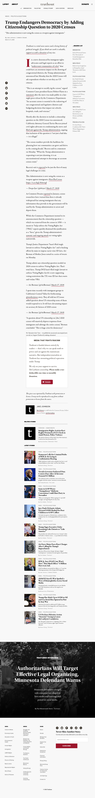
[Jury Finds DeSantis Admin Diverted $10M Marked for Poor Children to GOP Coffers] (29, 511)
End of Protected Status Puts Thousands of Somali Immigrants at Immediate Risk (79, 56)
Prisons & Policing (9, 760)
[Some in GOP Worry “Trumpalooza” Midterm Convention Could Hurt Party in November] (29, 491)
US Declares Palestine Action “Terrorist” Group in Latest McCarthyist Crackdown (50, 616)
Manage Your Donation (43, 737)
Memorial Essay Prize (44, 765)
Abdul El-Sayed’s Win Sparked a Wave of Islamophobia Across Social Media (52, 580)
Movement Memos (26, 763)
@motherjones (32, 297)
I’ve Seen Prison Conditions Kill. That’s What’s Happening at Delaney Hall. (79, 128)
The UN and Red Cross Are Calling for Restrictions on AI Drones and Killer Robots (79, 114)
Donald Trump (48, 8)
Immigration (27, 8)
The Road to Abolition (26, 753)
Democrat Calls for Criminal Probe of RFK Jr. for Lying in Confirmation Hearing (52, 456)
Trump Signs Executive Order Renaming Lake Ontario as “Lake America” (51, 529)
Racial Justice (8, 764)
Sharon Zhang (43, 465)
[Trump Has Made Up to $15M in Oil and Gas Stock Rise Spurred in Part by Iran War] (29, 600)
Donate (85, 4)
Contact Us (42, 779)
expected (41, 167)
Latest (6, 4)
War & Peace (8, 771)
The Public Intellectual (26, 758)
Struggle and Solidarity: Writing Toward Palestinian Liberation (27, 732)
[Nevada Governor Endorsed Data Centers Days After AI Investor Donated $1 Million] (29, 474)
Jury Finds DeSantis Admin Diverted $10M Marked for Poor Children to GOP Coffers (79, 83)
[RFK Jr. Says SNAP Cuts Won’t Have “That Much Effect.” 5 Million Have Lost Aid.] (29, 564)
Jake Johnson (11, 38)
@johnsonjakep (50, 413)
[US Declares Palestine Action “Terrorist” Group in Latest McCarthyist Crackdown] (29, 617)
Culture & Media (9, 729)
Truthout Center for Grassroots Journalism (44, 770)
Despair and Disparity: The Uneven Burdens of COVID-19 (27, 741)
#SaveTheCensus (55, 179)
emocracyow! (52, 441)
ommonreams (21, 38)
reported (47, 193)
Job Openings (43, 776)
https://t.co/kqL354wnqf (36, 182)
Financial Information (43, 756)
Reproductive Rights (10, 767)
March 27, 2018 (52, 188)
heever (51, 482)
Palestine (37, 8)
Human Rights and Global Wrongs (26, 748)
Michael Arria (43, 591)
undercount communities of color (45, 66)
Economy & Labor (9, 733)
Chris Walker (43, 502)
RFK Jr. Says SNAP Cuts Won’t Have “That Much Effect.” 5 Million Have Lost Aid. (52, 563)
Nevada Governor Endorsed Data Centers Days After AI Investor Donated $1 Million (51, 473)
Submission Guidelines (43, 751)
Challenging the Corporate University (27, 773)
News (7, 16)
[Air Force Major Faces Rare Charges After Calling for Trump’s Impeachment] (29, 547)
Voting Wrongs (27, 768)
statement (30, 94)
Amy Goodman (43, 441)
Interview (41, 428)
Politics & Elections (18, 16)
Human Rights (50, 428)
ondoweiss (50, 591)
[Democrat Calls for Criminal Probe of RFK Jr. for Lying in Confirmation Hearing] (29, 457)
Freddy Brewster (44, 482)
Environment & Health (8, 741)
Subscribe (42, 747)
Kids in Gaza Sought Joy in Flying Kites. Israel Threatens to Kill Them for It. (79, 69)
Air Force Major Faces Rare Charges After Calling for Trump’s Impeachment (52, 546)
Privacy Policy (43, 761)
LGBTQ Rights (8, 753)
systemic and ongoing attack (37, 235)
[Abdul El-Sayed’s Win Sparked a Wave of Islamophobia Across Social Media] (29, 581)
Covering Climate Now (26, 778)
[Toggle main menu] (92, 4)
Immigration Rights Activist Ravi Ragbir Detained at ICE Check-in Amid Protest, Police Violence (51, 432)
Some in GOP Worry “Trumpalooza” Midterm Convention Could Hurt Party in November (79, 98)
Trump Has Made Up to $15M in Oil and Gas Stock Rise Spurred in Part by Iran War (53, 599)
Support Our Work (43, 742)
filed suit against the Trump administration (43, 129)
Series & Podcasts (9, 774)
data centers (60, 8)
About (15, 4)
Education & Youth (9, 737)
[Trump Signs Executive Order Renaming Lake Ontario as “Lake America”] (29, 530)
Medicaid (70, 8)
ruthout (50, 465)
